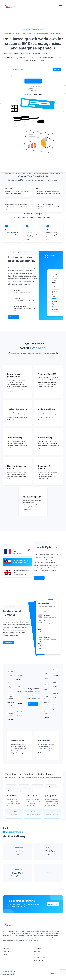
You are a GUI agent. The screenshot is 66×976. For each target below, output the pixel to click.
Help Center (34, 53)
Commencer (13, 317)
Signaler (53, 973)
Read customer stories (12, 781)
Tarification (16, 53)
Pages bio (28, 53)
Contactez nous (38, 960)
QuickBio (10, 972)
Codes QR (22, 53)
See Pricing (27, 95)
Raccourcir (57, 70)
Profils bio (6, 954)
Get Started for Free (33, 81)
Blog (39, 53)
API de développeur (40, 957)
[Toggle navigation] (60, 6)
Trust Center (38, 95)
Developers (44, 53)
